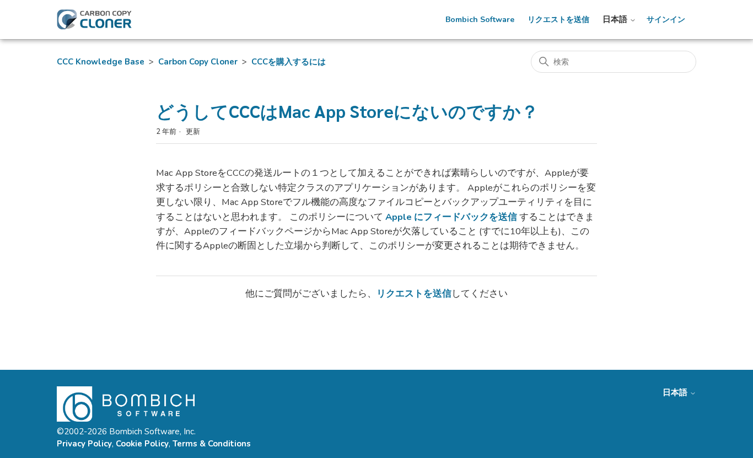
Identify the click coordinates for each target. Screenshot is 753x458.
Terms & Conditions (212, 443)
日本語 (616, 19)
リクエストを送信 (558, 20)
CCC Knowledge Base (100, 61)
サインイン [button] (666, 20)
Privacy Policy (84, 443)
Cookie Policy (142, 443)
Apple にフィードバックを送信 (451, 217)
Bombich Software (479, 20)
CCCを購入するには (288, 61)
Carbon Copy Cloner (198, 61)
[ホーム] (94, 19)
